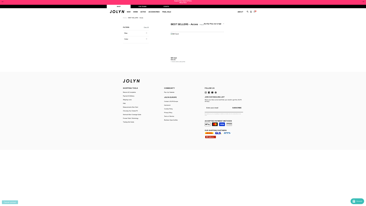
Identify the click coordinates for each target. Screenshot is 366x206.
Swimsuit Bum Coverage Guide (132, 114)
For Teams (142, 6)
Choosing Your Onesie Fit (130, 110)
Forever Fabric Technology (130, 118)
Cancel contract (10, 202)
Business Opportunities (171, 120)
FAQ (124, 103)
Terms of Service (169, 116)
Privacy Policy (168, 112)
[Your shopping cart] (255, 14)
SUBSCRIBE (237, 108)
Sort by (206, 24)
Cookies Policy (168, 108)
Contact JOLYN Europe (171, 101)
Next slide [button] (363, 2)
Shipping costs (127, 99)
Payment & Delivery (128, 96)
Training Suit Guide (128, 122)
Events (166, 6)
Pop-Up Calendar (169, 92)
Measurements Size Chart (130, 107)
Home (124, 17)
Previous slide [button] (3, 2)
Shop (119, 6)
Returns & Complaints (129, 92)
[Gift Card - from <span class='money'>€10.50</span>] (179, 45)
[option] (183, 1)
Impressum (167, 105)
